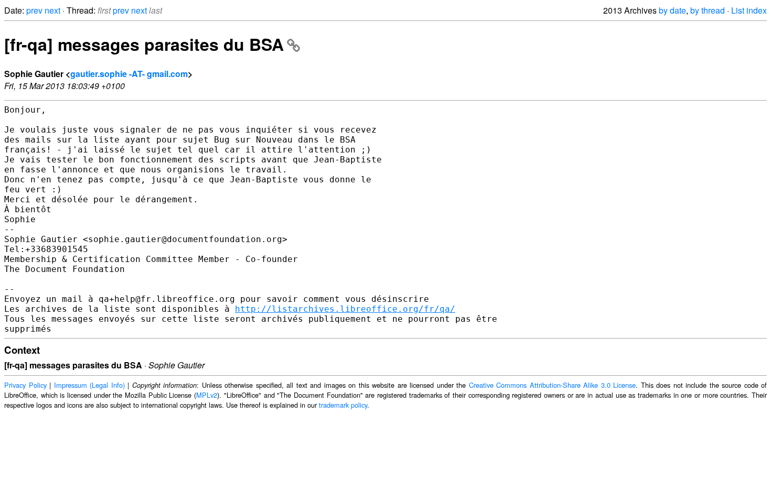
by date (672, 10)
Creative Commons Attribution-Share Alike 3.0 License (552, 385)
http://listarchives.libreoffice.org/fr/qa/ (345, 309)
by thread (707, 10)
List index (749, 10)
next (52, 10)
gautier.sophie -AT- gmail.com (129, 74)
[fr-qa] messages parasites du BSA (144, 44)
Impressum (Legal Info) (89, 385)
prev (34, 10)
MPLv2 (206, 395)
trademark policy (343, 405)
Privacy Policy (25, 385)
